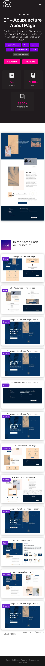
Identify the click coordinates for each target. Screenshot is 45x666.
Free (26, 45)
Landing (6, 574)
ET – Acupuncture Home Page (22, 256)
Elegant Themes (13, 45)
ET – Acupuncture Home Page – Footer (22, 382)
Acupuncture (22, 50)
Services (6, 448)
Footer (5, 385)
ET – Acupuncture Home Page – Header (22, 319)
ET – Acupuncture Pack (22, 540)
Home (5, 259)
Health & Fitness (21, 54)
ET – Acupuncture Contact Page (22, 477)
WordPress (22, 663)
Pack (5, 543)
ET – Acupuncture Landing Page (22, 572)
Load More (10, 633)
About (9, 50)
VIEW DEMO (12, 62)
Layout (34, 45)
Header (6, 322)
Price (5, 290)
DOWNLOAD (30, 62)
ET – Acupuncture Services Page (23, 445)
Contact (6, 480)
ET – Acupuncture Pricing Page (22, 288)
